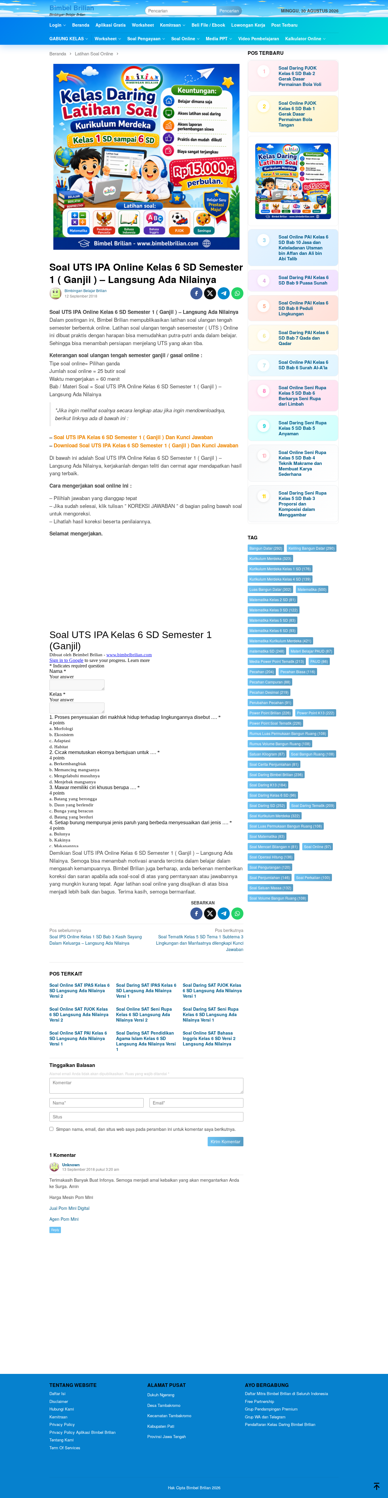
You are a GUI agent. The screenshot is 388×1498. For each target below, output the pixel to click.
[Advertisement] (146, 584)
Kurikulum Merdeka (270, 558)
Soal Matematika (267, 836)
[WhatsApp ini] (237, 293)
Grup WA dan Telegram (265, 1417)
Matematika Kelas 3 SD (273, 609)
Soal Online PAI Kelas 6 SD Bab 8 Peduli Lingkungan (303, 308)
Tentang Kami (61, 1440)
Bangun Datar (265, 548)
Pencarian (229, 11)
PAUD (319, 661)
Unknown (71, 1164)
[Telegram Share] (224, 293)
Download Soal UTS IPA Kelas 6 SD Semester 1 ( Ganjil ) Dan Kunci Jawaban (146, 445)
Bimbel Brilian (71, 7)
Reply (55, 1230)
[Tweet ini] (210, 293)
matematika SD (266, 651)
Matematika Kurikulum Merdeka (280, 640)
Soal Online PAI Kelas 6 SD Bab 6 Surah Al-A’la (303, 364)
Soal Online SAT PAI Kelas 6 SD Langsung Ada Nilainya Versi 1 (78, 1038)
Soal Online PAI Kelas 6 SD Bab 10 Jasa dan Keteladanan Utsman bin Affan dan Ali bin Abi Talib (303, 247)
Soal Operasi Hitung (271, 856)
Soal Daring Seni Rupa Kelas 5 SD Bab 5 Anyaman (302, 428)
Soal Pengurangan (269, 867)
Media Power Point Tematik (276, 661)
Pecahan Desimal (269, 692)
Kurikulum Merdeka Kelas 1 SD (280, 568)
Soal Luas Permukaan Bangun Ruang (285, 825)
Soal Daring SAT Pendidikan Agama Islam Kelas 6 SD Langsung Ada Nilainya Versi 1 (146, 1041)
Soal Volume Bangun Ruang (277, 897)
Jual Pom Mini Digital (69, 1208)
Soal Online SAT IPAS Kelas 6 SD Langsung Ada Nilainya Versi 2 (79, 990)
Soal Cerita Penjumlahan (274, 764)
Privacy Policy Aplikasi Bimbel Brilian (82, 1432)
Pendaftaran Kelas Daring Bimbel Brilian (280, 1424)
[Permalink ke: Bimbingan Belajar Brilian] (55, 293)
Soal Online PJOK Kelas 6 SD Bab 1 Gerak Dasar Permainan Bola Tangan (297, 114)
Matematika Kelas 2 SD (272, 599)
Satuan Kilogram (267, 753)
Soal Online (317, 846)
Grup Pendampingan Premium (271, 1409)
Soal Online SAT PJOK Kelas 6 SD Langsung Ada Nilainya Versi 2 (79, 1014)
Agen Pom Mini (64, 1219)
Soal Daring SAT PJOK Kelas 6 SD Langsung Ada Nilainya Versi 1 (212, 990)
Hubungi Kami (61, 1409)
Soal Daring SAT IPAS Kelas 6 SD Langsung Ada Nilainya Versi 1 (146, 990)
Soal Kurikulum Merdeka (274, 815)
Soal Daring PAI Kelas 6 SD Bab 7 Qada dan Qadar (304, 338)
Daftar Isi (57, 1393)
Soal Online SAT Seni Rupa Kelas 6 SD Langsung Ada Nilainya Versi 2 (144, 1014)
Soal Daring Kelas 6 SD (272, 795)
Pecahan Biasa (297, 671)
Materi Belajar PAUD (311, 651)
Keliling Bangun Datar (312, 548)
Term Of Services (64, 1447)
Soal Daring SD (267, 805)
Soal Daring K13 (267, 784)
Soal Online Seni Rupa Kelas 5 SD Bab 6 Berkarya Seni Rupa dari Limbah (302, 396)
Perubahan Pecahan (270, 702)
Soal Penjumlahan (269, 877)
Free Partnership (259, 1401)
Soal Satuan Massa (270, 887)
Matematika (312, 589)
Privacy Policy (62, 1424)
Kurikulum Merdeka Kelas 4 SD (280, 578)
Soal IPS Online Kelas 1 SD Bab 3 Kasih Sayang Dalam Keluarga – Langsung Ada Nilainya (95, 936)
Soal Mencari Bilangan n (273, 846)
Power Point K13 (315, 712)
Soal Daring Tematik (312, 805)
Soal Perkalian (313, 877)
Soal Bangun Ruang (312, 753)
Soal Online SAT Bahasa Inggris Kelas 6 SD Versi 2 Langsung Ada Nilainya (209, 1038)
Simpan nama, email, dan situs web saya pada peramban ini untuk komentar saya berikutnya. (146, 1129)
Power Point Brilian (270, 712)
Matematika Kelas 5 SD (272, 620)
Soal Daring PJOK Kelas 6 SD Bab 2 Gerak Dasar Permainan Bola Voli (300, 76)
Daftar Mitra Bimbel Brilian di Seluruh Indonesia (286, 1393)
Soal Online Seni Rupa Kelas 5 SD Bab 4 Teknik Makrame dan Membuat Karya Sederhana (302, 463)
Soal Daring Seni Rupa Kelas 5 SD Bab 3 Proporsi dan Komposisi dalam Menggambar (302, 503)
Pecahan (261, 671)
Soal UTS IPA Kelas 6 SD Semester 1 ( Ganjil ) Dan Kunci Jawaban (133, 437)
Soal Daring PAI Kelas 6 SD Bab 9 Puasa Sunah (304, 280)
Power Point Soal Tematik (275, 723)
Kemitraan (58, 1417)
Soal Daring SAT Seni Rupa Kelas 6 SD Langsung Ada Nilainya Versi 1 (211, 1014)
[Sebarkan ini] (196, 293)
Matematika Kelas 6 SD (272, 630)
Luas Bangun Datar (270, 589)
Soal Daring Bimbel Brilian (276, 774)
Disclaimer (58, 1401)
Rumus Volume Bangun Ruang (279, 743)
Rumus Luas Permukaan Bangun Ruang (287, 733)
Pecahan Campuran (269, 681)
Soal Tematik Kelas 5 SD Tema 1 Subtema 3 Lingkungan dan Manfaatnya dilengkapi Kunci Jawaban (199, 939)
